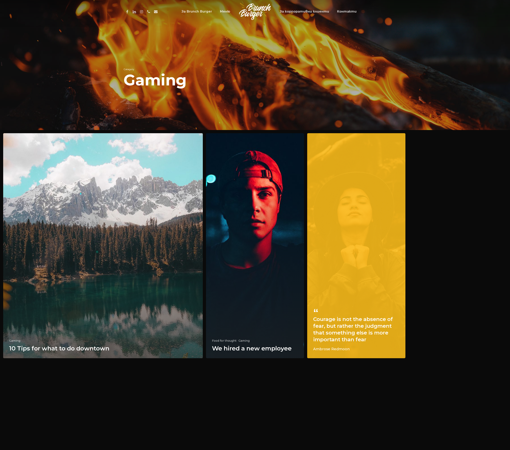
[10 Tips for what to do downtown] (103, 245)
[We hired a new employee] (255, 245)
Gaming (14, 340)
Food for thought (224, 340)
